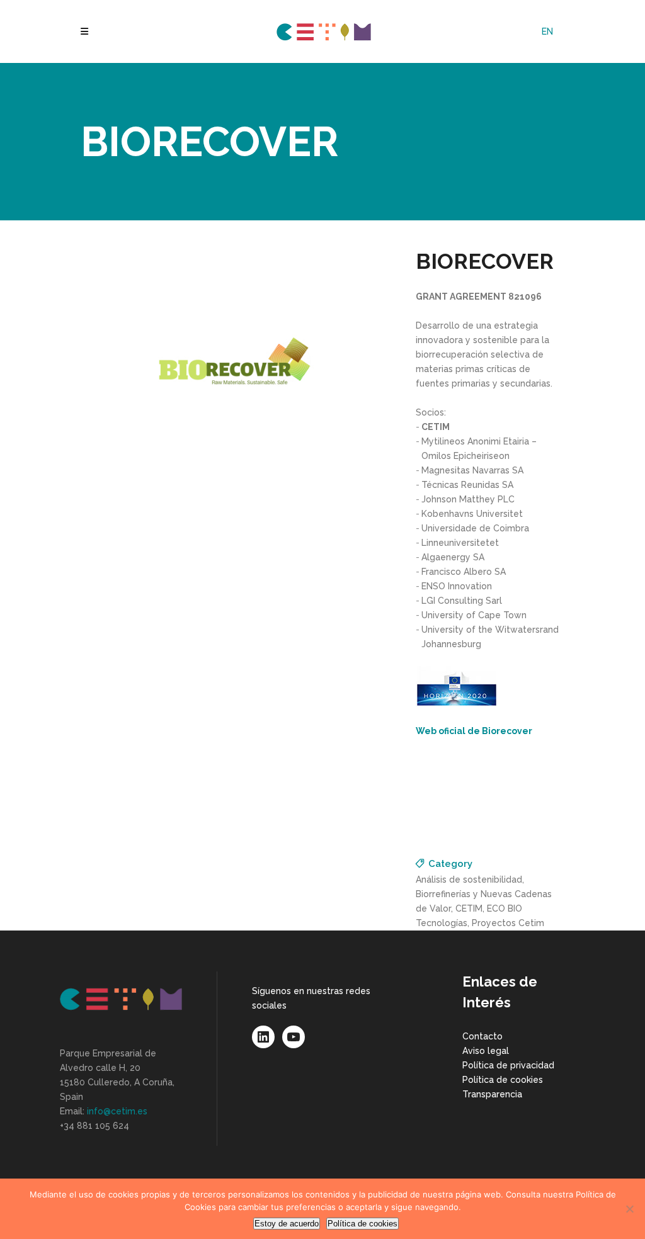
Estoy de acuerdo (286, 1223)
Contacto (482, 1036)
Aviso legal (485, 1051)
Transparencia (492, 1094)
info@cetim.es (117, 1111)
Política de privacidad (508, 1065)
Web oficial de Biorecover (474, 731)
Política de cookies (502, 1080)
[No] (629, 1208)
